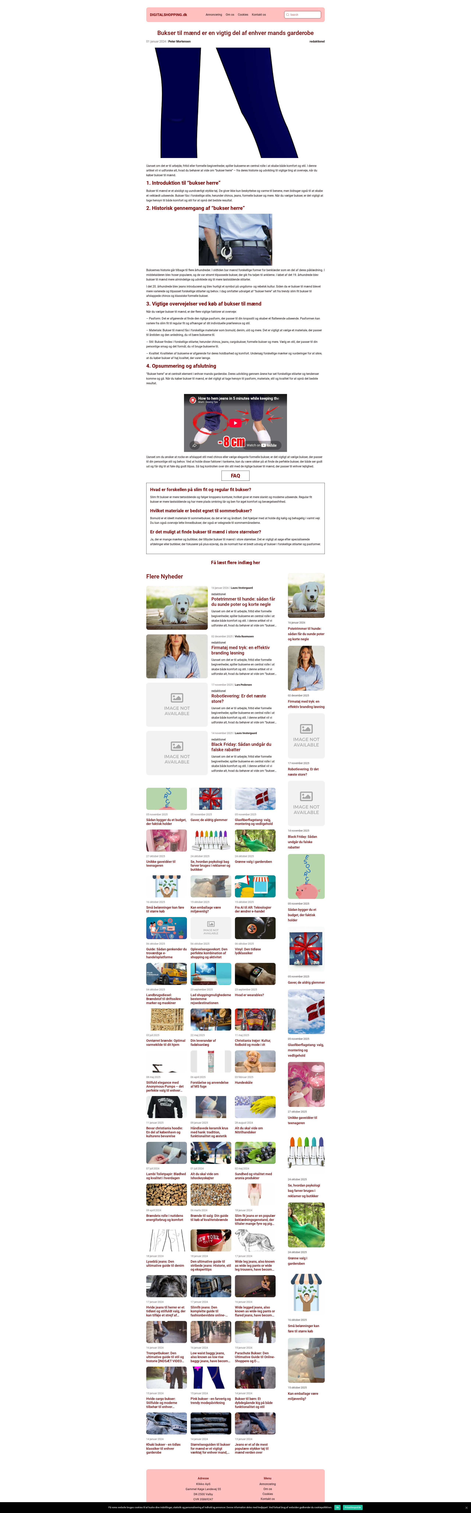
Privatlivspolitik (353, 1507)
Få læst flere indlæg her (235, 562)
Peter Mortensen (179, 41)
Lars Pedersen (243, 684)
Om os (230, 14)
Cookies (243, 14)
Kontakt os (259, 14)
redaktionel (317, 41)
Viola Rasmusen (244, 636)
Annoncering (214, 14)
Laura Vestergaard (242, 587)
